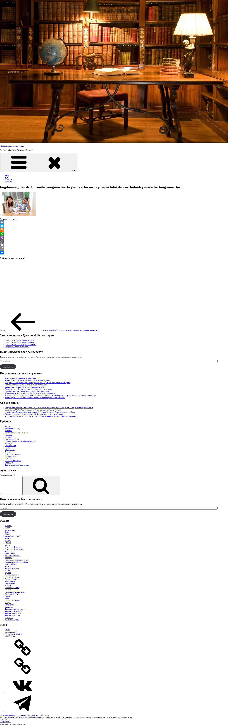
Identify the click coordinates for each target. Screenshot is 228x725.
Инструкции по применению (16, 433)
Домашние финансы (13, 547)
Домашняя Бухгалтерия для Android (19, 342)
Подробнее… (5, 722)
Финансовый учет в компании (17, 465)
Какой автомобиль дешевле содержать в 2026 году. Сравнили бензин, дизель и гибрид (40, 412)
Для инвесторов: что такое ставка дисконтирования (26, 385)
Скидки (8, 603)
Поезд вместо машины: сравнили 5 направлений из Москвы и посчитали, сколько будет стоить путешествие (49, 408)
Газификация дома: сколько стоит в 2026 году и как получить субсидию (34, 414)
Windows (8, 431)
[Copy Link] (114, 249)
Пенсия (8, 590)
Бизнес (7, 532)
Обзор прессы (10, 450)
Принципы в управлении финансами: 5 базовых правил (27, 391)
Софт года (9, 463)
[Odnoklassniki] (114, 230)
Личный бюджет (11, 579)
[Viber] (114, 237)
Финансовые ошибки (13, 611)
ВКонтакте (9, 179)
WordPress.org (10, 636)
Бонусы (8, 534)
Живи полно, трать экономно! (12, 146)
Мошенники (10, 581)
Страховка (9, 607)
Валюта (8, 538)
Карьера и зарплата (12, 568)
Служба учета (10, 456)
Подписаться (8, 367)
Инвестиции (10, 553)
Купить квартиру (12, 575)
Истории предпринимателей (16, 560)
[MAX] (22, 675)
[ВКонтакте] (22, 693)
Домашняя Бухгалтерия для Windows (20, 340)
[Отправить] (114, 252)
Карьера (8, 566)
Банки (7, 528)
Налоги (8, 586)
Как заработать (11, 564)
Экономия (9, 618)
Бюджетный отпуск (13, 536)
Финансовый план (12, 615)
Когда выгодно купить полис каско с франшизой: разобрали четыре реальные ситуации (40, 416)
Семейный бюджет (12, 454)
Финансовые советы (13, 613)
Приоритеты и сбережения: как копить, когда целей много (28, 389)
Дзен (7, 175)
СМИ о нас (9, 458)
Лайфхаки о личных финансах (17, 347)
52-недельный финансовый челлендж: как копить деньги (28, 380)
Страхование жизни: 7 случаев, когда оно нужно (24, 387)
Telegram (8, 181)
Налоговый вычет (12, 588)
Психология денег (12, 594)
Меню (74, 171)
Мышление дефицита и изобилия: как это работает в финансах (30, 393)
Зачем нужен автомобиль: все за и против (21, 378)
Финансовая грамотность (15, 609)
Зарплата (8, 551)
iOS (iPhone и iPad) (12, 429)
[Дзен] (22, 656)
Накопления (10, 583)
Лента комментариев (13, 634)
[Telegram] (114, 226)
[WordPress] (114, 241)
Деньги (8, 543)
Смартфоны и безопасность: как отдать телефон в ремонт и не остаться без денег (37, 383)
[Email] (114, 245)
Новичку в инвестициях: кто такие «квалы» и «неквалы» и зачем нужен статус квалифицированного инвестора (50, 395)
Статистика (9, 605)
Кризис (8, 573)
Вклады (8, 541)
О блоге (8, 448)
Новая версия (10, 446)
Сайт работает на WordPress (37, 715)
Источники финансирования (16, 562)
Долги (7, 545)
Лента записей (11, 632)
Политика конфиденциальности (13, 715)
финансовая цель (12, 620)
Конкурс (8, 437)
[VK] (114, 222)
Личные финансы (12, 439)
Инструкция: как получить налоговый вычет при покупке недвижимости (35, 398)
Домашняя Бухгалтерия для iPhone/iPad (20, 345)
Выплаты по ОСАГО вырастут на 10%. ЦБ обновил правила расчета (33, 410)
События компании (13, 461)
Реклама (8, 452)
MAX (7, 177)
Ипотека (8, 435)
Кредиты (8, 571)
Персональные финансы (14, 592)
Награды (8, 443)
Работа (7, 596)
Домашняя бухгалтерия (14, 549)
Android (8, 426)
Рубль (7, 598)
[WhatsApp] (114, 233)
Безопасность (10, 530)
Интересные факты (12, 556)
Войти (7, 630)
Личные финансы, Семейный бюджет (20, 441)
